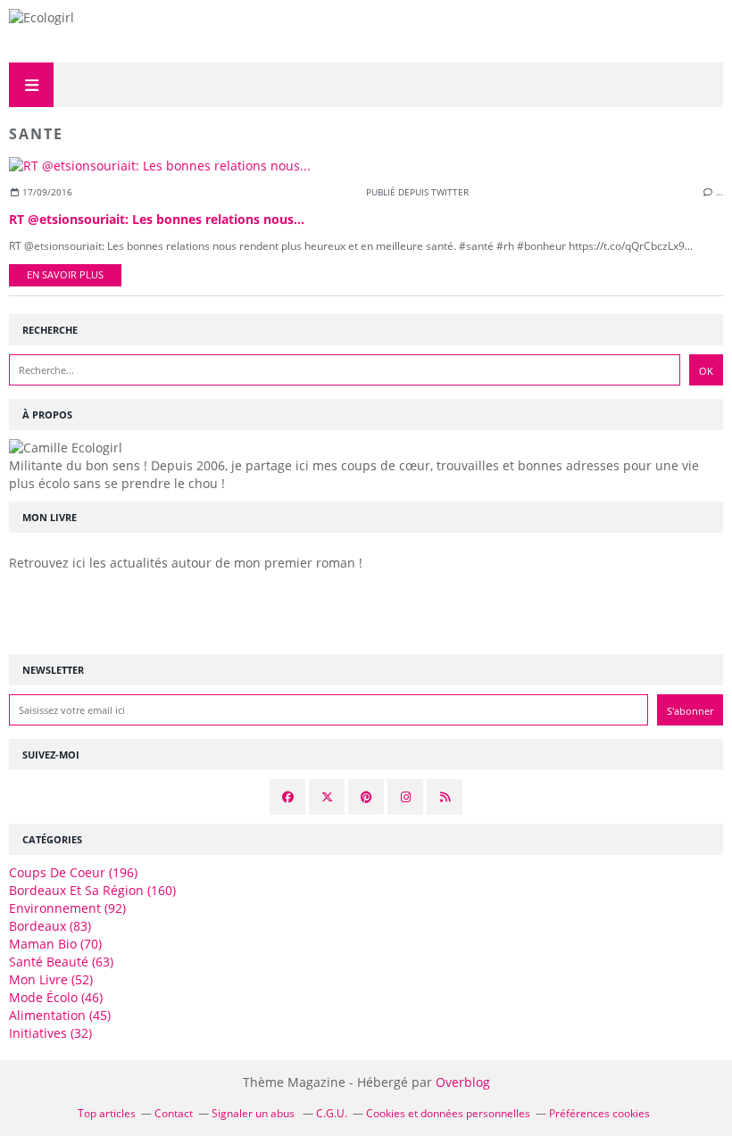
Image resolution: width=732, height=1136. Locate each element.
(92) (67, 908)
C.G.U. (331, 1113)
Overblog (463, 1082)
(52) (51, 979)
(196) (73, 872)
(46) (56, 997)
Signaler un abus (254, 1113)
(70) (55, 943)
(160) (92, 890)
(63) (61, 961)
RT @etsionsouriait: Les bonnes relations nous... (156, 219)
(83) (50, 925)
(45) (60, 1015)
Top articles (107, 1113)
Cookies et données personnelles (448, 1113)
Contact (173, 1113)
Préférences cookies (599, 1113)
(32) (50, 1032)
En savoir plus (65, 275)
